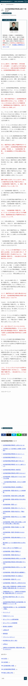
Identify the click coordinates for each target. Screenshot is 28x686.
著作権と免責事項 (7, 626)
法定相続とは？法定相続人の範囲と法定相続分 (14, 449)
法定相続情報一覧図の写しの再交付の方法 (14, 583)
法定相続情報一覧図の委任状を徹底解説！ (14, 572)
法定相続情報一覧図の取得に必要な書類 (13, 496)
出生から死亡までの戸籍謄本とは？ (12, 548)
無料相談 (5, 633)
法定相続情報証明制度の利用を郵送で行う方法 (14, 562)
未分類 (6, 658)
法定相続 (6, 662)
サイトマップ (6, 612)
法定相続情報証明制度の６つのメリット (13, 454)
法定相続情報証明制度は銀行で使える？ (13, 461)
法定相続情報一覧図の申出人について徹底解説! (14, 517)
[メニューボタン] (27, 1)
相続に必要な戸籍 (8, 673)
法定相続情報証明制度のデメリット (12, 457)
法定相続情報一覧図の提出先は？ (12, 555)
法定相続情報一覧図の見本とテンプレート (14, 508)
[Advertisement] (14, 407)
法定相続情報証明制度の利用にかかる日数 (14, 558)
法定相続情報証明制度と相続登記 (12, 469)
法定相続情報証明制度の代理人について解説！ (14, 568)
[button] (3, 435)
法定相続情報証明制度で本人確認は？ (13, 576)
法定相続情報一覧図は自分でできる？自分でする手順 (14, 477)
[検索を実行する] (25, 678)
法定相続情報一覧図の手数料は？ (12, 551)
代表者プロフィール (8, 616)
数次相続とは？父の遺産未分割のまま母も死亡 (14, 543)
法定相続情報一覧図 (9, 665)
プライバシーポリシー (9, 637)
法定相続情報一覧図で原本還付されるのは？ (13, 533)
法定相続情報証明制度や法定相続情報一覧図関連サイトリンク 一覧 (14, 602)
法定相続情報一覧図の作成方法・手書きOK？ (13, 512)
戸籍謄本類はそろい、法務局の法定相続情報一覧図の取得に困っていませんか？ (14, 592)
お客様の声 (6, 630)
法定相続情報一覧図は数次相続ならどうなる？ (14, 538)
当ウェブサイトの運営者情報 (10, 619)
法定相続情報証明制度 (7, 13)
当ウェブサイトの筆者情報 (10, 623)
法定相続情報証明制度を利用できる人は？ (14, 473)
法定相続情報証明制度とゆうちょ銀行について (14, 465)
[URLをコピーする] (24, 435)
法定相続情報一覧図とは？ (10, 504)
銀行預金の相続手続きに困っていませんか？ (13, 597)
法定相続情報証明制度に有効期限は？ (13, 487)
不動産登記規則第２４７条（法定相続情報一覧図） (14, 608)
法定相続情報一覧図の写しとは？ (12, 579)
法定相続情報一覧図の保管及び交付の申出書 (14, 500)
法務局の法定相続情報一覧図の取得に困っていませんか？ (14, 648)
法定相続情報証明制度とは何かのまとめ (13, 445)
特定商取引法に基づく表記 (10, 640)
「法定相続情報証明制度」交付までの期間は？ (14, 482)
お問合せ (5, 644)
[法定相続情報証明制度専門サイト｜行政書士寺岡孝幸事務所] (12, 1)
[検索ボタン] (25, 1)
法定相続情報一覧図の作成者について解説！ (13, 527)
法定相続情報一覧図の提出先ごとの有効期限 (14, 491)
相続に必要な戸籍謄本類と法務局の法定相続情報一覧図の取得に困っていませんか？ (14, 587)
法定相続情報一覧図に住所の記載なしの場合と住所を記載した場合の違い (14, 522)
